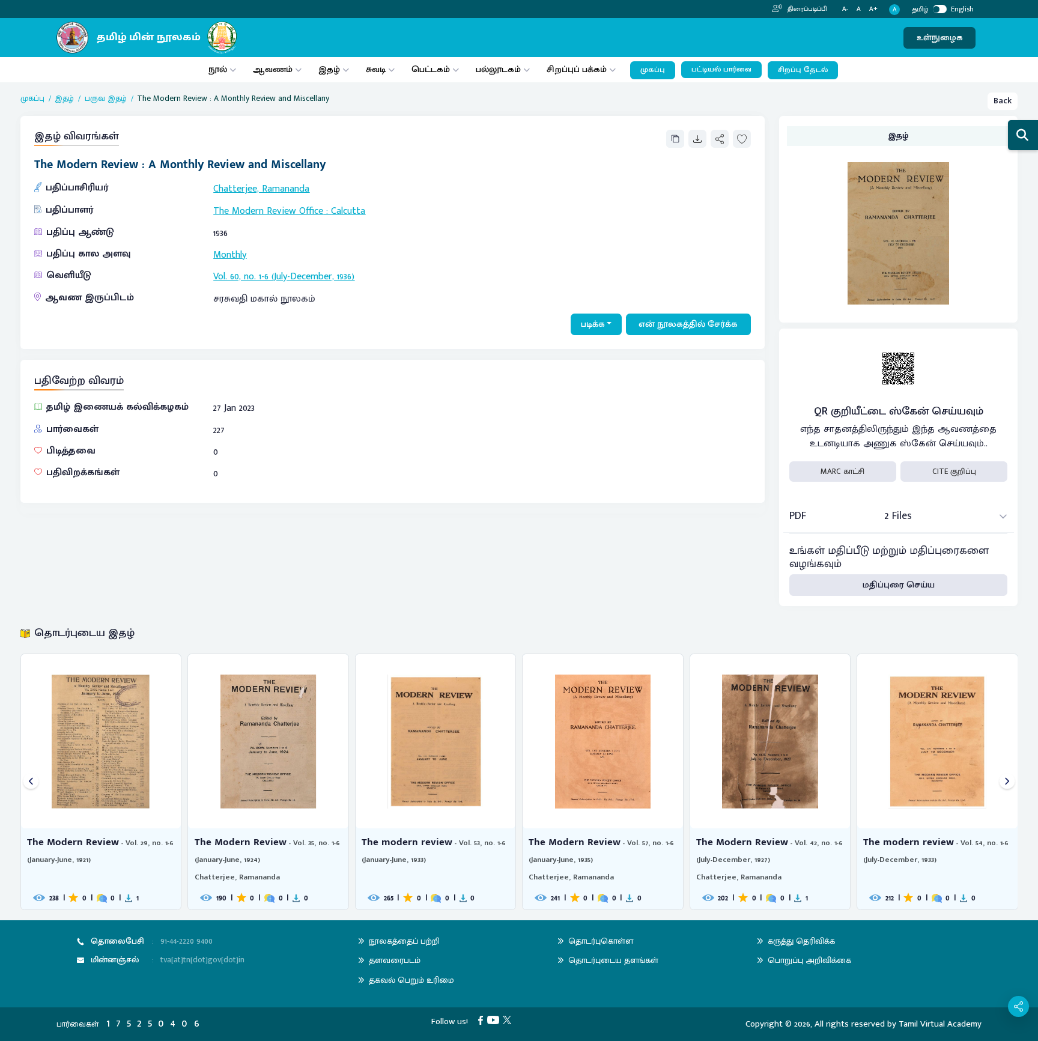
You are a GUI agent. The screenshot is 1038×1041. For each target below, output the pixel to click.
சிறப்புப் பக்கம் (577, 69)
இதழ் (329, 69)
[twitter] (509, 1019)
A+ (873, 9)
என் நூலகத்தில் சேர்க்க (688, 324)
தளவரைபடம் (394, 960)
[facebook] (482, 1019)
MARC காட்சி (842, 471)
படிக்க (593, 324)
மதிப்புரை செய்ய (899, 584)
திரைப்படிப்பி (806, 9)
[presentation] (30, 781)
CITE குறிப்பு (954, 471)
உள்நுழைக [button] (940, 37)
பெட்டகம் (430, 69)
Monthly (229, 255)
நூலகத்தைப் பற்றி (404, 941)
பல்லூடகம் (498, 69)
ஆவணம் (274, 69)
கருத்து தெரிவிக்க (801, 941)
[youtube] (495, 1019)
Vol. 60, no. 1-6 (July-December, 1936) (283, 277)
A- (845, 9)
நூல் (217, 69)
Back (1003, 100)
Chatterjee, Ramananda (261, 189)
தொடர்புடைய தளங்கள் (613, 960)
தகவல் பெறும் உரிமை (411, 980)
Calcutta (348, 211)
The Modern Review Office (268, 211)
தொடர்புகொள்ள (600, 941)
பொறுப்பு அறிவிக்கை (809, 960)
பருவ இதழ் (106, 99)
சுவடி (376, 69)
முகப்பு (652, 70)
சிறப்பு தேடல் (803, 70)
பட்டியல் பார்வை (721, 69)
